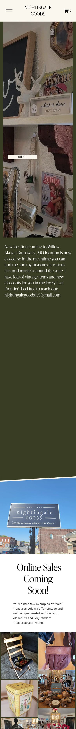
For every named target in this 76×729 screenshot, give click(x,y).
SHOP (22, 157)
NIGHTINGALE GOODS (38, 11)
